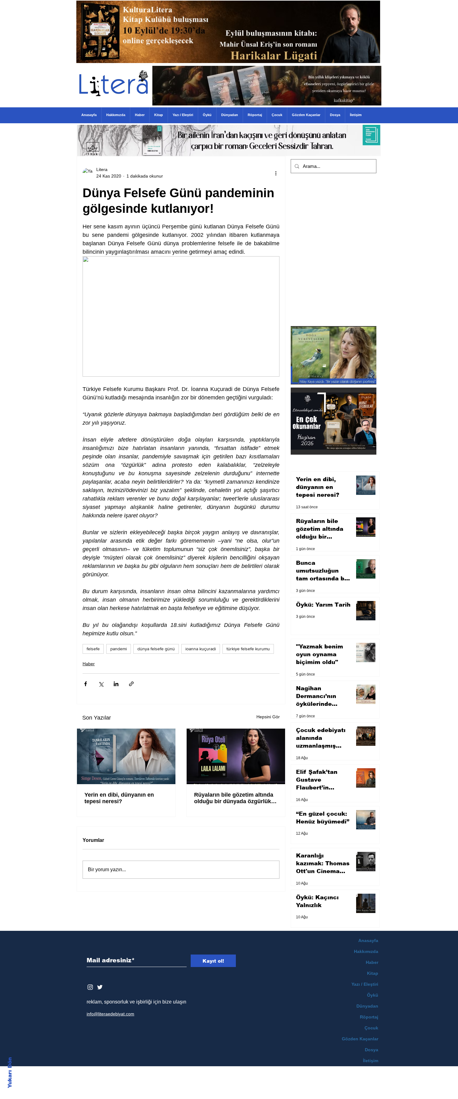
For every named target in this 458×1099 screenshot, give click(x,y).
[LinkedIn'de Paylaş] (116, 684)
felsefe (93, 648)
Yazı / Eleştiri (364, 984)
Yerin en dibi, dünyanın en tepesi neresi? (119, 798)
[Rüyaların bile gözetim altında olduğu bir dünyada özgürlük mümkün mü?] (236, 756)
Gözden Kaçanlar (360, 1038)
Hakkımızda (366, 951)
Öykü (372, 995)
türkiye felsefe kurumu (248, 648)
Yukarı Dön (10, 1072)
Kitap (372, 973)
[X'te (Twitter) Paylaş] (101, 684)
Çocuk (371, 1027)
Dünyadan (367, 1006)
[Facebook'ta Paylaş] (85, 684)
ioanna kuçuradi (200, 648)
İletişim (370, 1060)
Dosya (371, 1049)
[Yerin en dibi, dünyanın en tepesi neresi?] (126, 756)
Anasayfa (368, 940)
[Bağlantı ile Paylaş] (131, 684)
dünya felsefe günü (156, 648)
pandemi (118, 648)
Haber (89, 663)
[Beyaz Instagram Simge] (90, 987)
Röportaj (369, 1016)
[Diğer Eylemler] (275, 173)
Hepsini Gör (268, 716)
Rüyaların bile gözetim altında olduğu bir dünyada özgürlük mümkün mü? (233, 798)
